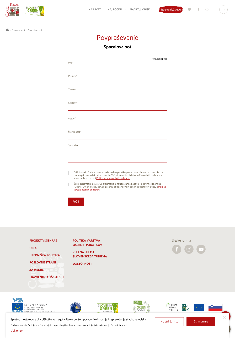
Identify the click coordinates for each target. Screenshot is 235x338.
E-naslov (72, 103)
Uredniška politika (44, 255)
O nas (33, 248)
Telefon (72, 90)
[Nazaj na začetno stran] (12, 10)
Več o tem (17, 330)
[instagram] (189, 249)
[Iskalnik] (207, 9)
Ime (70, 63)
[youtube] (201, 249)
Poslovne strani (42, 262)
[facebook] (176, 249)
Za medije (36, 269)
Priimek (72, 76)
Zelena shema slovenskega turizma (90, 254)
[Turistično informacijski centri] (198, 9)
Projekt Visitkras (43, 240)
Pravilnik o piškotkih (46, 277)
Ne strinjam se (169, 321)
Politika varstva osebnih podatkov (87, 243)
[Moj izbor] (189, 9)
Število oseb (74, 132)
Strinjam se (201, 321)
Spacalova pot (35, 30)
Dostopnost (82, 263)
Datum (71, 119)
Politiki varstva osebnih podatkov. (113, 178)
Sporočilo (73, 146)
